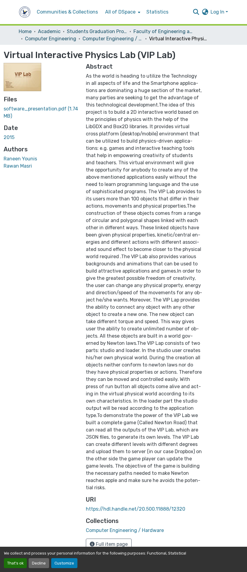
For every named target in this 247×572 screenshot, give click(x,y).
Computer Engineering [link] (50, 39)
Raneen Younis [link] (20, 159)
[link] (41, 112)
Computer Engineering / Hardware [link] (113, 39)
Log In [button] (218, 12)
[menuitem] (122, 12)
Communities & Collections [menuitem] (67, 12)
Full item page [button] (111, 544)
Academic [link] (49, 31)
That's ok (15, 563)
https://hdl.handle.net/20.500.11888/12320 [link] (135, 509)
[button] (25, 12)
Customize (64, 563)
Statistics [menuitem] (157, 12)
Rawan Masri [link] (18, 166)
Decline (39, 563)
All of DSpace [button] (120, 12)
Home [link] (25, 31)
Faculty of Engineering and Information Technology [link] (163, 31)
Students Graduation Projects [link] (97, 31)
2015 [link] (9, 137)
